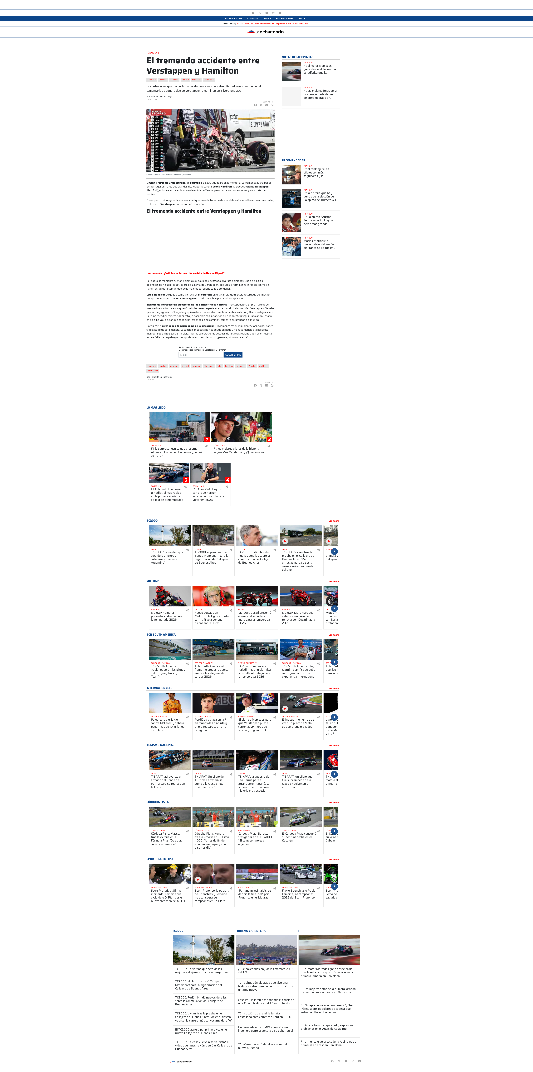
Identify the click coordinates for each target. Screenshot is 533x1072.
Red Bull (185, 79)
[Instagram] (273, 13)
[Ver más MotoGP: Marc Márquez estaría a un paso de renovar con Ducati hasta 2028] (301, 596)
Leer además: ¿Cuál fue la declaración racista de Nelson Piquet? (185, 273)
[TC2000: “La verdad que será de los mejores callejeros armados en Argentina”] (203, 950)
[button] (233, 18)
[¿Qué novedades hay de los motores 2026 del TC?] (266, 950)
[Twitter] (259, 13)
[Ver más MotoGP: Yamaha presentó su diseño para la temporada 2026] (170, 596)
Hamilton (163, 79)
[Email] (280, 13)
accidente (196, 79)
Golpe (219, 366)
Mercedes (174, 79)
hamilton (229, 366)
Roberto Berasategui (162, 96)
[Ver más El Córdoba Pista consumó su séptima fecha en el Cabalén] (301, 817)
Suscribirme (233, 355)
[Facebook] (253, 13)
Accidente (263, 366)
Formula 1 (152, 79)
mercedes (240, 366)
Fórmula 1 (252, 366)
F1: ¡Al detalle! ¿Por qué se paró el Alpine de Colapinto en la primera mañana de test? (273, 23)
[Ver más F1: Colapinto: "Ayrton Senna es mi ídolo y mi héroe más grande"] (291, 222)
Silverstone (209, 79)
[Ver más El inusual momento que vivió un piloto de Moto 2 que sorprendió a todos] (301, 703)
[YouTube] (266, 13)
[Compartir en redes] (206, 446)
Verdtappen (153, 370)
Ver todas (334, 521)
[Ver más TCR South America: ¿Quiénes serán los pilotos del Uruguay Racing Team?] (170, 649)
